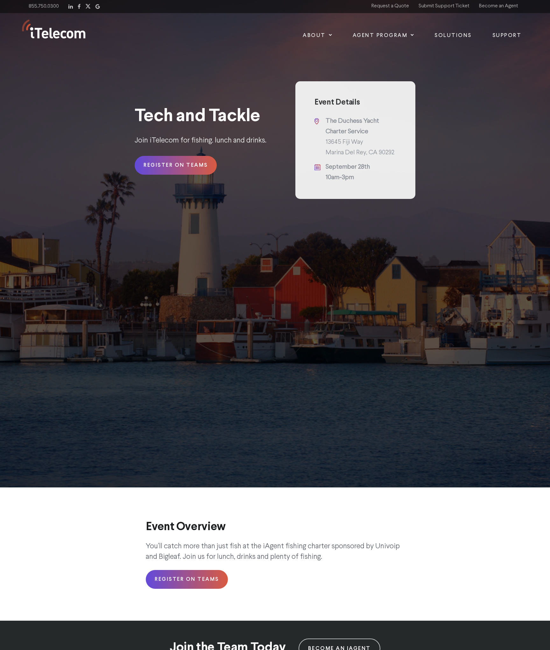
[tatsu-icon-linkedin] (70, 5)
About (314, 35)
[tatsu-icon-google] (97, 5)
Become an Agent (498, 6)
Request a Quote (390, 6)
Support (507, 35)
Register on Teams (176, 165)
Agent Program (380, 35)
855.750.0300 (44, 6)
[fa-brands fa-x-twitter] (88, 5)
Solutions (453, 35)
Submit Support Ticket (444, 6)
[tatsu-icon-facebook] (79, 5)
